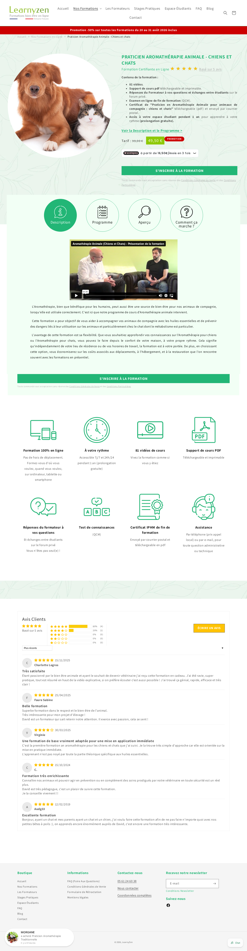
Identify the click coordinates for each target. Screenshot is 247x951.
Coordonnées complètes (135, 895)
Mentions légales (78, 897)
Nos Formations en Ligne (47, 36)
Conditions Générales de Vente (198, 180)
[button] (87, 8)
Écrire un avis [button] (209, 628)
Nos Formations (27, 886)
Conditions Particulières (119, 386)
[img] (44, 660)
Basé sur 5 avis (210, 69)
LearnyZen (127, 942)
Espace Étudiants (28, 903)
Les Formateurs (27, 892)
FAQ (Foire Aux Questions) (83, 881)
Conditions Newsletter (180, 891)
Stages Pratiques (27, 897)
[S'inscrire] (214, 883)
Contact (22, 919)
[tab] (60, 215)
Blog (20, 913)
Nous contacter (128, 888)
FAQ (19, 908)
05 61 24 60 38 (127, 881)
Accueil (21, 36)
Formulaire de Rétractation (84, 892)
